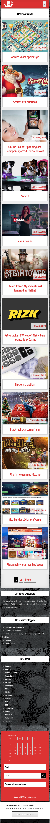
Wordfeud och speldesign (25, 57)
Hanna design (25, 13)
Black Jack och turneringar (25, 429)
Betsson (8, 669)
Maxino (7, 692)
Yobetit (25, 196)
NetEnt (8, 699)
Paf (6, 702)
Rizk (6, 705)
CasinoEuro (9, 676)
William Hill (9, 718)
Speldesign (9, 708)
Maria (7, 689)
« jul (9, 760)
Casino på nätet (11, 673)
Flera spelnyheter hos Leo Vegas (25, 564)
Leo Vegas (9, 686)
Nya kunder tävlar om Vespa (25, 519)
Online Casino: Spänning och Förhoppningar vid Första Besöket (25, 149)
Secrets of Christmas (25, 102)
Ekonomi (8, 682)
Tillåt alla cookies (25, 814)
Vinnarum (8, 715)
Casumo (8, 679)
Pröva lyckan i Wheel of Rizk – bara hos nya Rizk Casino (25, 337)
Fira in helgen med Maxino (25, 474)
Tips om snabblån (25, 384)
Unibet (7, 711)
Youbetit (8, 721)
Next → (30, 579)
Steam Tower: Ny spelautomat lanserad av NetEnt (25, 288)
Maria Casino (24, 241)
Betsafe (8, 666)
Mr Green (8, 695)
